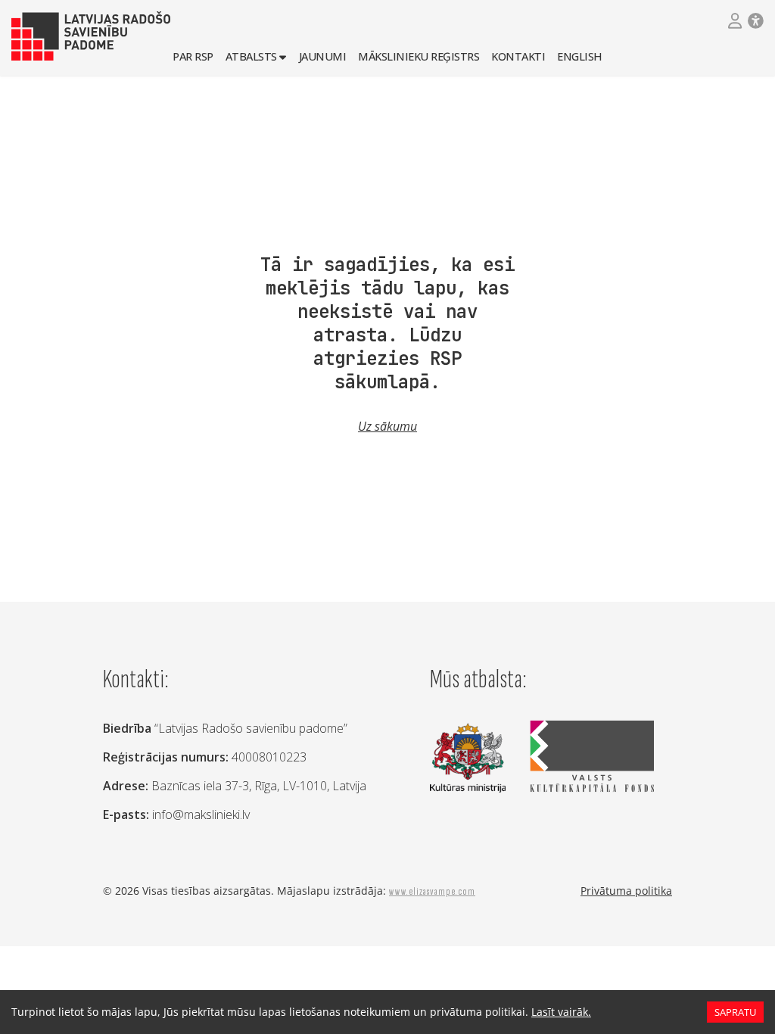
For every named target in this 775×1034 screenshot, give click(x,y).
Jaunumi (323, 56)
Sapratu (735, 1012)
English (579, 56)
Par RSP (193, 56)
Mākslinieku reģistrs (418, 56)
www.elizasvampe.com (432, 891)
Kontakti (518, 56)
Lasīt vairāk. (561, 1011)
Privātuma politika (626, 890)
